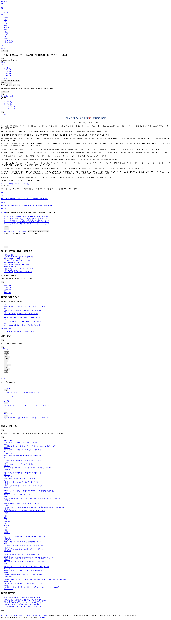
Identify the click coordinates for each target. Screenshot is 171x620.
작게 (11, 101)
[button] (7, 68)
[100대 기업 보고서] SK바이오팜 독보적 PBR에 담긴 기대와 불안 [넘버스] (27, 216)
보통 (14, 85)
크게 (11, 105)
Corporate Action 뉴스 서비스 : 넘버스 (15, 231)
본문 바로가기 (5, 1)
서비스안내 (16, 615)
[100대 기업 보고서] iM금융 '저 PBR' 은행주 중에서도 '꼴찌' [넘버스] (25, 218)
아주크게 (12, 107)
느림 (10, 85)
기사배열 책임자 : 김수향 (40, 615)
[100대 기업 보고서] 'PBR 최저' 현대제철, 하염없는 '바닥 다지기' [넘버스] (27, 224)
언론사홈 (3, 209)
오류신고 (23, 615)
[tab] (7, 18)
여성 (10, 83)
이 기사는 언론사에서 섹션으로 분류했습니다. (17, 184)
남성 (6, 83)
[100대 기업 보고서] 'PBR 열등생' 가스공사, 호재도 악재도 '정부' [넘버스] (27, 220)
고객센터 (29, 615)
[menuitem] (87, 68)
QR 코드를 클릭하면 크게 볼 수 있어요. (38, 231)
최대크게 (12, 108)
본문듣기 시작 (5, 92)
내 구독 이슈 (5, 349)
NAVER (42, 617)
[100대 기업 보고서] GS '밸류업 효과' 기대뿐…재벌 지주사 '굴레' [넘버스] (27, 222)
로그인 (3, 615)
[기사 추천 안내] (15, 275)
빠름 (18, 85)
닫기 (2, 192)
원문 (3, 63)
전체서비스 (8, 615)
